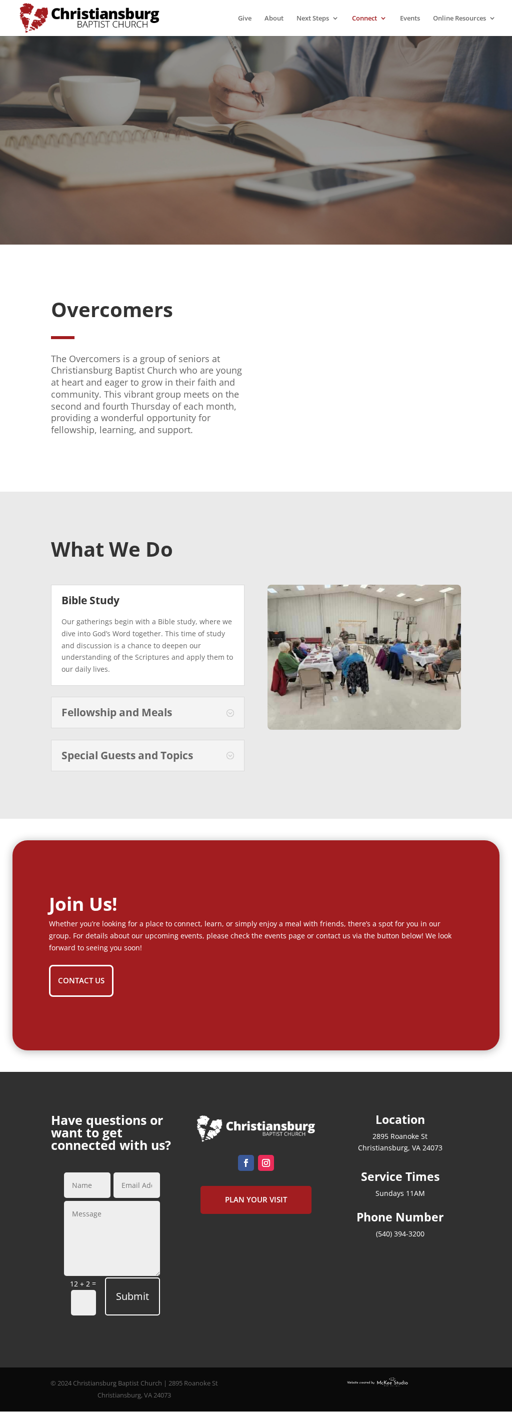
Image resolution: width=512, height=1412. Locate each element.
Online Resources (459, 19)
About (274, 19)
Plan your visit (256, 1199)
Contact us (81, 980)
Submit (132, 1296)
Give (245, 19)
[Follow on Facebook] (246, 1163)
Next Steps (312, 19)
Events (410, 19)
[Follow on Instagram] (266, 1163)
